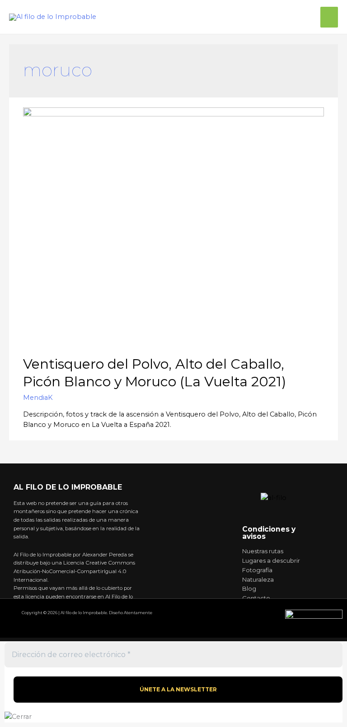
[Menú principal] (329, 17)
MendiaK (38, 398)
